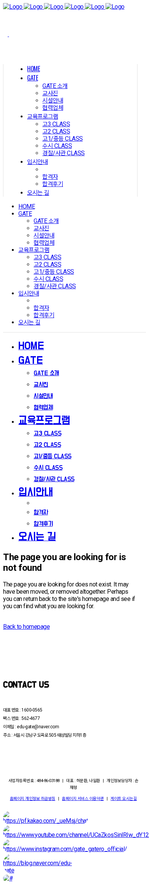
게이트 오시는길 (123, 798)
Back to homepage (26, 626)
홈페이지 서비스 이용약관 (83, 798)
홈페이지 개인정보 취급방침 (32, 798)
